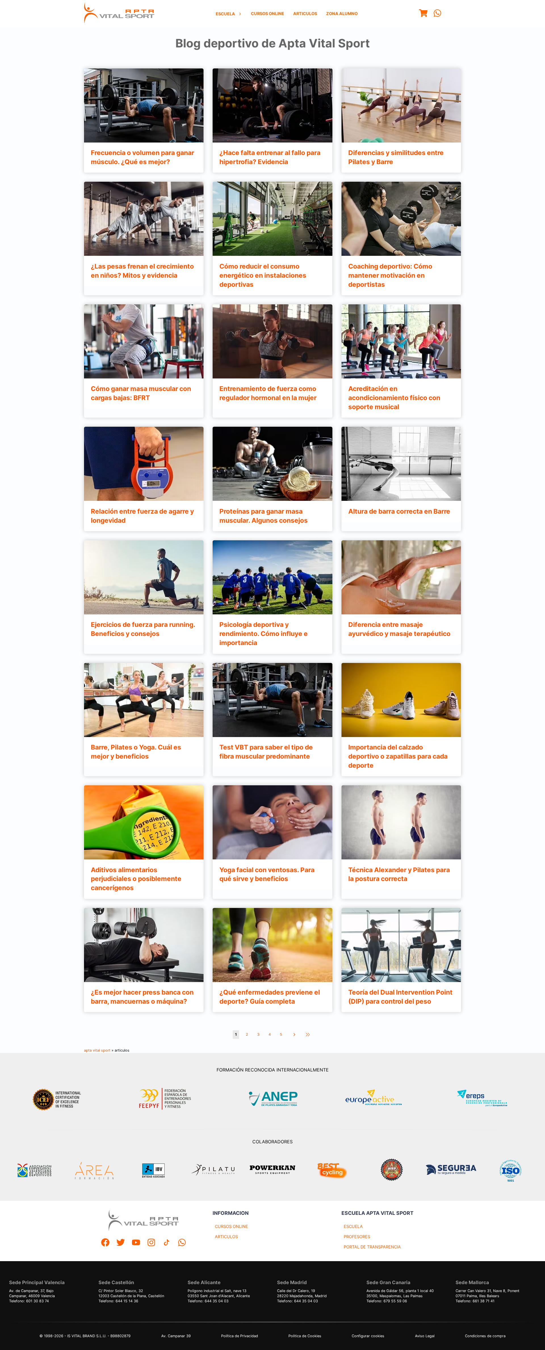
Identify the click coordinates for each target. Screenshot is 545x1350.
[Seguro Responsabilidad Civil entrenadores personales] (451, 1171)
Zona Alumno (342, 13)
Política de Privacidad (239, 1336)
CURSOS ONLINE (231, 1226)
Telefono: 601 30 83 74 (29, 1301)
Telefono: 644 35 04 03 (208, 1301)
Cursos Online (267, 13)
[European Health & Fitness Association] (379, 1099)
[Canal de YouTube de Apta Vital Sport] (136, 1243)
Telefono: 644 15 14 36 (118, 1301)
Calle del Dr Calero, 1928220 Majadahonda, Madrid (302, 1293)
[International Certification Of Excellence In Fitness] (58, 1098)
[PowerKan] (272, 1170)
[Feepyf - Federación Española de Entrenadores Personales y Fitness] (165, 1099)
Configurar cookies (368, 1336)
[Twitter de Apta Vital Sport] (121, 1243)
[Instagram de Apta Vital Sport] (151, 1243)
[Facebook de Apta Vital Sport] (105, 1243)
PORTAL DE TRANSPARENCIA (372, 1246)
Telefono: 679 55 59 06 (386, 1301)
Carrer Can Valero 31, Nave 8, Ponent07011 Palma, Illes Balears (487, 1293)
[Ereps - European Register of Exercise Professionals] (487, 1099)
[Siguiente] (294, 1034)
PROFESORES (357, 1236)
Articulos (305, 13)
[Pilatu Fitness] (212, 1170)
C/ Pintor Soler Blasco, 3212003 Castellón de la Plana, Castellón (131, 1293)
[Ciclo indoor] (332, 1170)
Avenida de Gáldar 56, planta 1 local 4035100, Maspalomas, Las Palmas (400, 1293)
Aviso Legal (425, 1336)
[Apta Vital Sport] (119, 13)
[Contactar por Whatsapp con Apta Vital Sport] (437, 14)
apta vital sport (97, 1050)
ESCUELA (353, 1226)
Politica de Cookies (304, 1336)
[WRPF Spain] (391, 1170)
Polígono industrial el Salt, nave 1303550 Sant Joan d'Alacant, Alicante (219, 1293)
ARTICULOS (226, 1236)
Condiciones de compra (485, 1336)
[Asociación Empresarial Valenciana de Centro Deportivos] (34, 1170)
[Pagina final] (307, 1034)
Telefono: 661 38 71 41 (475, 1301)
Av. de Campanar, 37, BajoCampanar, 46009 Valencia (32, 1293)
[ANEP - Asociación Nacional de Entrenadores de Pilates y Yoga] (272, 1099)
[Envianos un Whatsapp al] (182, 1243)
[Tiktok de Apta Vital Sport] (167, 1243)
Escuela (225, 13)
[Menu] (423, 14)
